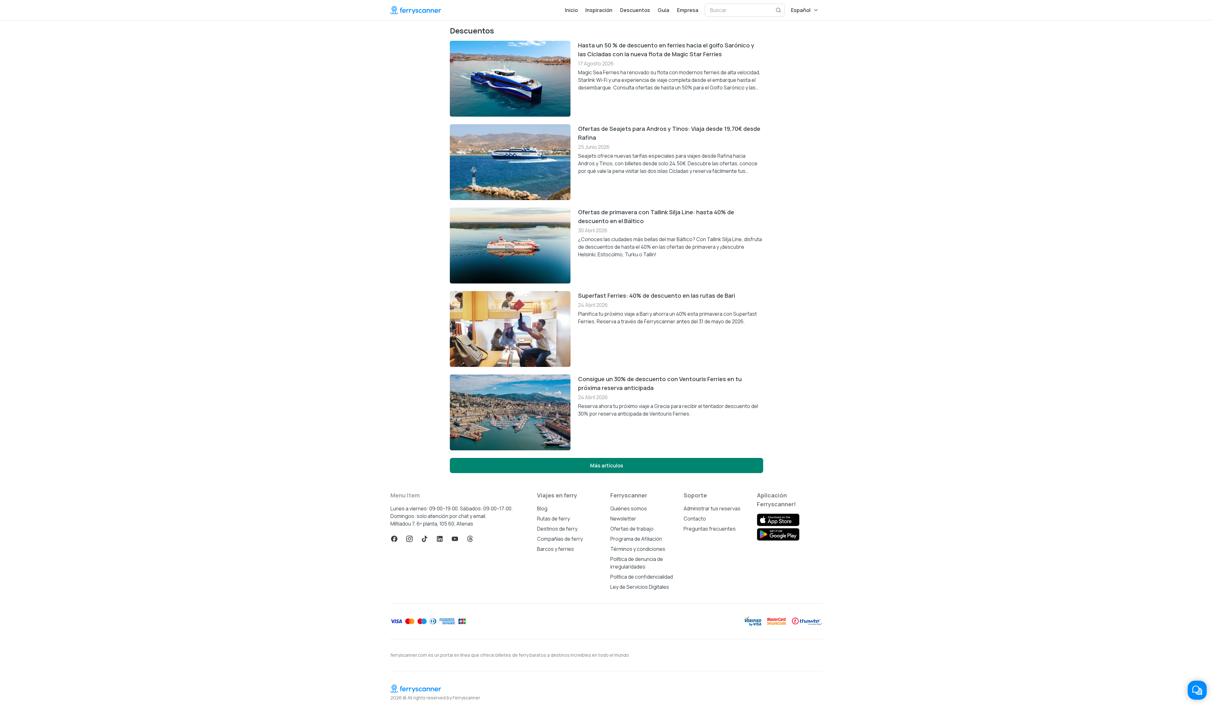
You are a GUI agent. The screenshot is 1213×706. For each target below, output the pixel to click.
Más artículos (606, 465)
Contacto (695, 518)
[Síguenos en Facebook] (394, 539)
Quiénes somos (628, 508)
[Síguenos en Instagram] (409, 539)
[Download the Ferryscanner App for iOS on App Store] (778, 520)
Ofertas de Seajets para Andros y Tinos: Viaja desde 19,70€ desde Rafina (669, 133)
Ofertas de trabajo (632, 528)
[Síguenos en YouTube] (455, 539)
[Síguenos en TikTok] (424, 539)
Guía (663, 10)
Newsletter (623, 518)
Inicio (571, 10)
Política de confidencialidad (641, 576)
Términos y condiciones (637, 548)
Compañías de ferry (560, 538)
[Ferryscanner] (415, 10)
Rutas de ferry (553, 518)
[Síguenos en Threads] (470, 539)
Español (801, 10)
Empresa (687, 10)
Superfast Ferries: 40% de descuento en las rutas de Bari (656, 295)
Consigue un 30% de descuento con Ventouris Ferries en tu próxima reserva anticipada (660, 383)
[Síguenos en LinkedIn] (440, 539)
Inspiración (599, 10)
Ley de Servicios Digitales (639, 586)
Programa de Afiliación (636, 538)
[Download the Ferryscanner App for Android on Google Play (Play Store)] (778, 534)
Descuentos (635, 10)
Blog (542, 508)
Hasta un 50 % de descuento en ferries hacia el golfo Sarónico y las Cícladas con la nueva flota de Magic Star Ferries (666, 49)
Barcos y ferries (555, 548)
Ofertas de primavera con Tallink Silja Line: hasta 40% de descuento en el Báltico (656, 216)
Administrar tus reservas (712, 508)
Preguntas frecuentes (710, 528)
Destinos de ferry (557, 528)
